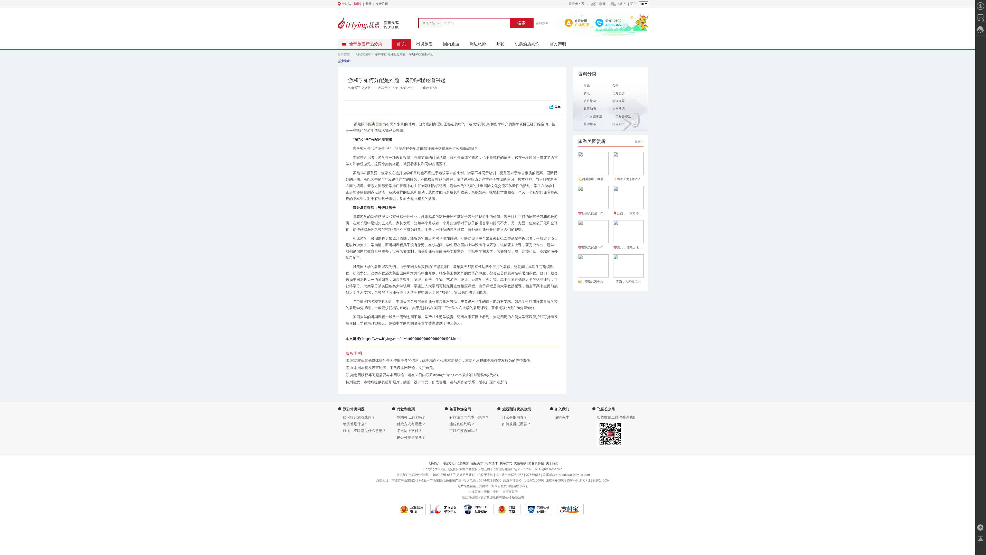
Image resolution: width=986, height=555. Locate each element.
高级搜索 (542, 23)
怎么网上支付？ (409, 431)
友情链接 (520, 463)
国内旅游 (451, 44)
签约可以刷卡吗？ (411, 417)
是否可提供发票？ (411, 437)
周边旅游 (478, 44)
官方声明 (558, 44)
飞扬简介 (434, 463)
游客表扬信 (536, 463)
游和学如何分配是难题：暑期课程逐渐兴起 (404, 54)
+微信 (621, 4)
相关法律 (491, 463)
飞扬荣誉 (463, 463)
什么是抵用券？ (514, 417)
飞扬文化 (448, 463)
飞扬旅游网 (362, 54)
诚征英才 (477, 463)
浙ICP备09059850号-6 (562, 480)
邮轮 (500, 44)
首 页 (401, 44)
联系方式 (506, 463)
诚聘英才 (562, 417)
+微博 (601, 4)
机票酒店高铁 (527, 44)
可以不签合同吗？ (463, 431)
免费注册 (382, 4)
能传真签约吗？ (462, 424)
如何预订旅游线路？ (359, 417)
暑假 (379, 124)
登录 (368, 4)
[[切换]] (480, 4)
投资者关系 (576, 4)
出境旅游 (424, 44)
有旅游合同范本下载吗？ (469, 417)
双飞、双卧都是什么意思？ (364, 431)
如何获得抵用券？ (516, 424)
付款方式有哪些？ (411, 424)
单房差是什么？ (355, 424)
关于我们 (552, 463)
